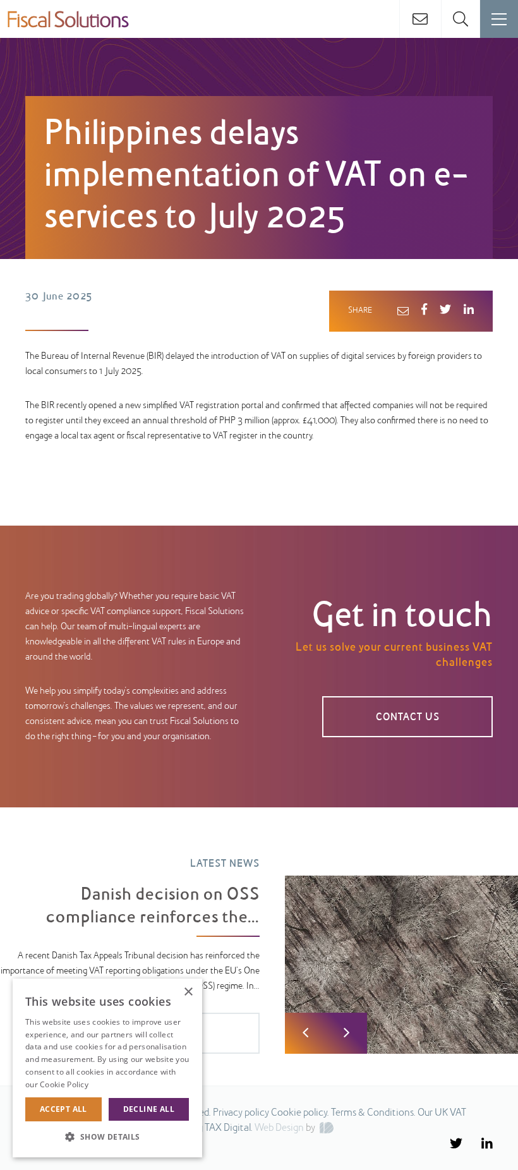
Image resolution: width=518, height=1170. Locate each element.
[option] (259, 946)
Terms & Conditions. (373, 1113)
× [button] (188, 992)
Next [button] (346, 1033)
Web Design (279, 1128)
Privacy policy (241, 1113)
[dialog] (107, 1068)
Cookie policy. (300, 1113)
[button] (107, 1137)
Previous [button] (305, 1033)
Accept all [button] (63, 1109)
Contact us (408, 718)
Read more (110, 1084)
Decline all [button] (148, 1109)
